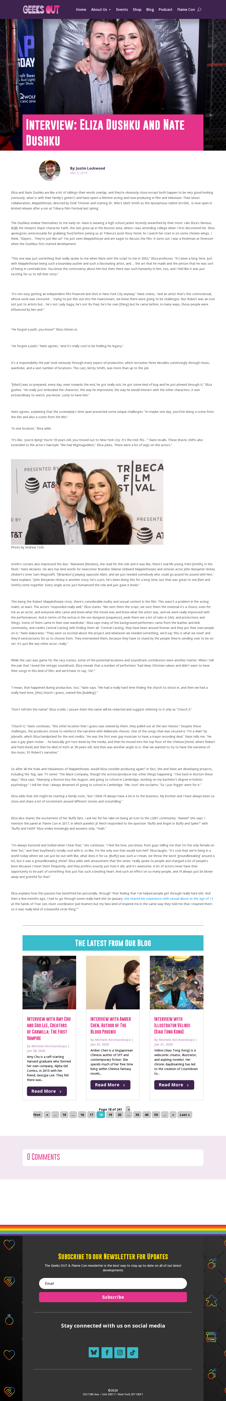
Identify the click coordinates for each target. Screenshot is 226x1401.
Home (81, 9)
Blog (150, 9)
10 (64, 1115)
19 (110, 1115)
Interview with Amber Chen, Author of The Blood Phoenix (110, 1025)
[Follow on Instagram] (119, 1352)
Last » (185, 1115)
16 (82, 1115)
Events (122, 9)
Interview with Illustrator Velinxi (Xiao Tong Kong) (172, 1025)
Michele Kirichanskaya (49, 1046)
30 (137, 1115)
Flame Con (186, 9)
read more (43, 1091)
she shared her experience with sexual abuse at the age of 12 (168, 898)
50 (156, 1115)
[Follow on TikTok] (132, 1352)
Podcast (166, 9)
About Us (99, 9)
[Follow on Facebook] (107, 1352)
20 (119, 1115)
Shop (137, 9)
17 (91, 1115)
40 (146, 1115)
